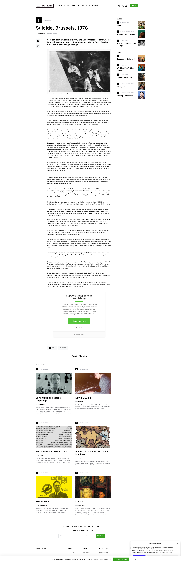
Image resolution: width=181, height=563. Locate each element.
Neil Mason (80, 401)
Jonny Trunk (122, 87)
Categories (103, 553)
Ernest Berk (42, 501)
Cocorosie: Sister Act (126, 59)
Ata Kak (120, 25)
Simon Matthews (42, 505)
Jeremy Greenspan (125, 96)
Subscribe (100, 535)
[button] (177, 543)
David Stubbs (41, 33)
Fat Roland (80, 458)
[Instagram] (126, 6)
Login (134, 5)
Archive (71, 553)
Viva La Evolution (124, 78)
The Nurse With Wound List (51, 451)
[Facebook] (119, 6)
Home (70, 548)
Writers (86, 553)
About (85, 548)
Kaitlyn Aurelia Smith (126, 34)
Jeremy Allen (41, 404)
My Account (104, 548)
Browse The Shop (121, 559)
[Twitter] (123, 6)
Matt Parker (41, 455)
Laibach (79, 501)
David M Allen (83, 397)
